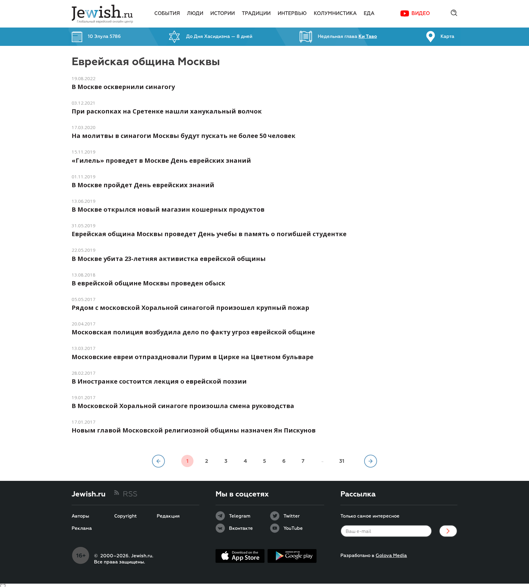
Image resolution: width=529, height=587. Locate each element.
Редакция (168, 516)
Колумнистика (335, 13)
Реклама (82, 528)
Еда (369, 13)
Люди (195, 13)
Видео (420, 13)
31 (341, 461)
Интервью (292, 13)
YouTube (293, 528)
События (167, 13)
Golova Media (391, 555)
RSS (130, 494)
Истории (222, 13)
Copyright (125, 516)
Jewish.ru (89, 494)
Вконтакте (241, 528)
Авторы (80, 516)
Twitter (291, 516)
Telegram (239, 516)
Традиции (256, 13)
